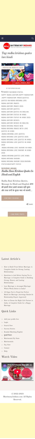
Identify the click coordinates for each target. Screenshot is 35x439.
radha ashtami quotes (10, 109)
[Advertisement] (17, 17)
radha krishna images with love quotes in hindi (14, 129)
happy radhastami (26, 95)
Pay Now (7, 345)
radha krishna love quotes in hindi (16, 139)
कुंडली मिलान (8, 335)
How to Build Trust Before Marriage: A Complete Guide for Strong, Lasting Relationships (18, 269)
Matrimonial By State (11, 338)
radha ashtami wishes (10, 120)
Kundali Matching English (13, 332)
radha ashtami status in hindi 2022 (15, 117)
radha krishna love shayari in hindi (17, 147)
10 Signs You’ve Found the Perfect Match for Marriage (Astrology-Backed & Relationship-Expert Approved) (18, 294)
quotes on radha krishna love (14, 100)
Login (6, 322)
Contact (6, 348)
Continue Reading (11, 198)
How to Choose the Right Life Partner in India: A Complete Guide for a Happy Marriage (18, 303)
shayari (28, 161)
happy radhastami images (12, 98)
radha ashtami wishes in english (14, 123)
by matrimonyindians (13, 88)
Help (5, 351)
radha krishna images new (12, 126)
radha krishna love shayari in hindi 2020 (16, 151)
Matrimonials (8, 341)
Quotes (26, 98)
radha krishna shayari (10, 158)
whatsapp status (14, 164)
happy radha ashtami (9, 95)
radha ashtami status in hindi (13, 114)
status (4, 164)
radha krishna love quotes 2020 (14, 137)
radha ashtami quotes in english (15, 112)
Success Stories (9, 329)
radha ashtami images (10, 103)
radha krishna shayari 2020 (12, 161)
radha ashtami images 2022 (12, 106)
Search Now (8, 325)
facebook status (16, 92)
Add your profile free (11, 319)
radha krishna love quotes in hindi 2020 (16, 143)
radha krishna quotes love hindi (15, 156)
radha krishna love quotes (13, 134)
